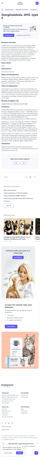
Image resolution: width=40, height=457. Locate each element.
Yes (16, 163)
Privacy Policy (8, 453)
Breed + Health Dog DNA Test (10, 395)
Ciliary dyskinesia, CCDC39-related (15, 193)
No (24, 163)
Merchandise (5, 403)
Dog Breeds (24, 413)
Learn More (18, 257)
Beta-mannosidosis (10, 190)
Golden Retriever (7, 104)
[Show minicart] (37, 3)
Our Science (24, 395)
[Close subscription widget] (37, 443)
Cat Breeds (24, 411)
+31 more (7, 201)
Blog (22, 409)
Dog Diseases (9, 9)
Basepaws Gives (6, 411)
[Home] (2, 9)
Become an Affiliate (7, 417)
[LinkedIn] (9, 423)
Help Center (5, 413)
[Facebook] (2, 423)
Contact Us (5, 415)
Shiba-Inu (16, 104)
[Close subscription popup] (23, 447)
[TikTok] (12, 423)
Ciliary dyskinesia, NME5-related (14, 196)
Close (19, 453)
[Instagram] (5, 423)
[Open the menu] (5, 3)
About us (4, 409)
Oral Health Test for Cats (8, 399)
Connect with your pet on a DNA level (18, 252)
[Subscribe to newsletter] (36, 453)
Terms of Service (6, 426)
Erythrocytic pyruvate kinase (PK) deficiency (18, 198)
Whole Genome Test (7, 401)
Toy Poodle (24, 104)
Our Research (24, 397)
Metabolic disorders (22, 9)
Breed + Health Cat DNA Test (10, 397)
